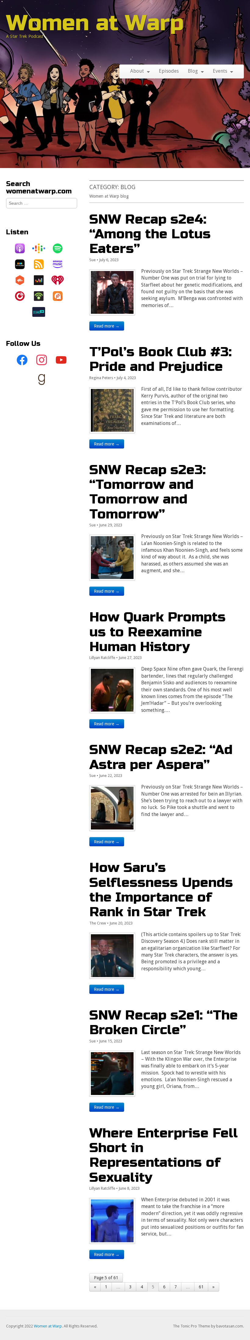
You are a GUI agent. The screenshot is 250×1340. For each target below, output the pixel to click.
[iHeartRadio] (60, 280)
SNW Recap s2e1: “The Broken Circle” (163, 1022)
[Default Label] (61, 360)
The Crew (97, 923)
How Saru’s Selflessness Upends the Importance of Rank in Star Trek (161, 889)
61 (201, 1286)
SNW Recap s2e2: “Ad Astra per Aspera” (161, 756)
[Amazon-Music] (60, 264)
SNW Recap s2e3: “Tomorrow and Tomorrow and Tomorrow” (147, 492)
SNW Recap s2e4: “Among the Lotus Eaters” (150, 234)
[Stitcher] (22, 264)
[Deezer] (41, 280)
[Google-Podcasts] (41, 248)
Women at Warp (95, 23)
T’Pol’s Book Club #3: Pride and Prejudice (160, 359)
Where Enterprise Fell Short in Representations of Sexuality (163, 1155)
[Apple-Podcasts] (22, 248)
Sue (92, 260)
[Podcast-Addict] (60, 296)
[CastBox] (22, 280)
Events (220, 71)
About (137, 71)
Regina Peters (101, 377)
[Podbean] (41, 296)
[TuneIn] (41, 312)
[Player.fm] (22, 296)
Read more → (107, 326)
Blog (193, 71)
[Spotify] (60, 248)
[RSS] (41, 264)
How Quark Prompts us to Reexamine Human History (157, 632)
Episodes (169, 71)
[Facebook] (22, 360)
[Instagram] (42, 360)
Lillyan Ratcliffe (102, 657)
